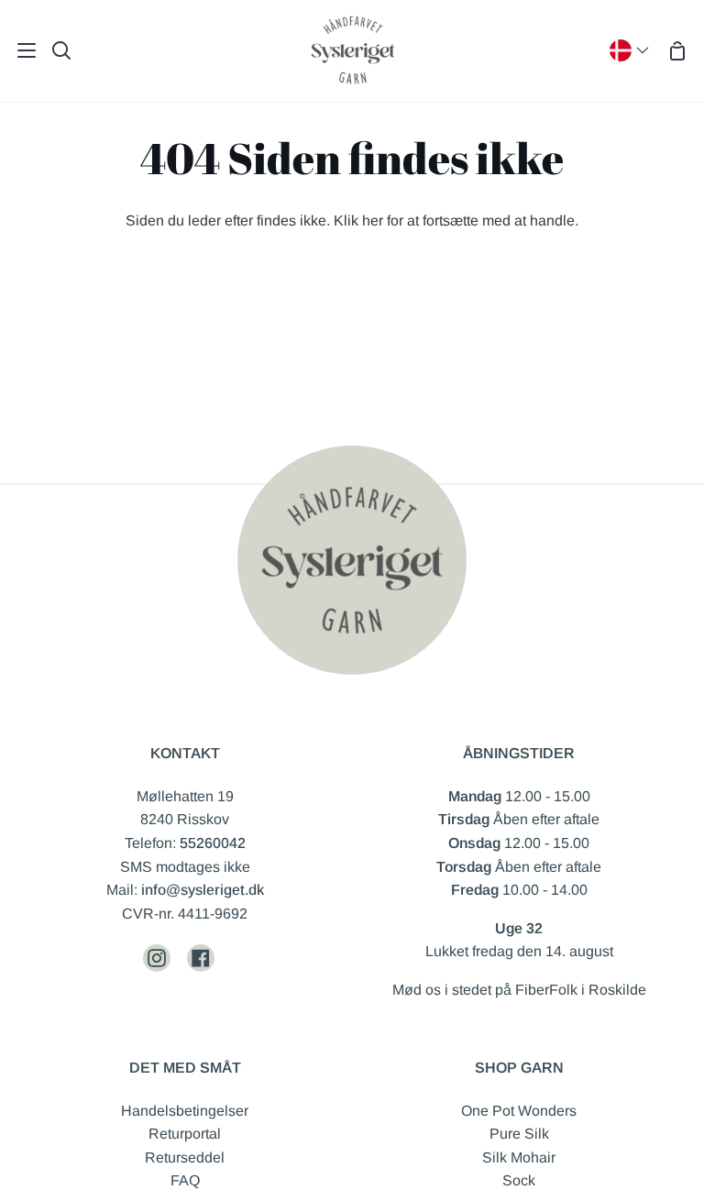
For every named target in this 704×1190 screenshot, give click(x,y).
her (372, 220)
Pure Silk (519, 1133)
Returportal (184, 1133)
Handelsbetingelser (184, 1110)
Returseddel (185, 1157)
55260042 (213, 843)
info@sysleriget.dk (202, 890)
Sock (518, 1180)
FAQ (185, 1180)
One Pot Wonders (519, 1110)
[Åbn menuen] (19, 50)
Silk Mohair (519, 1157)
